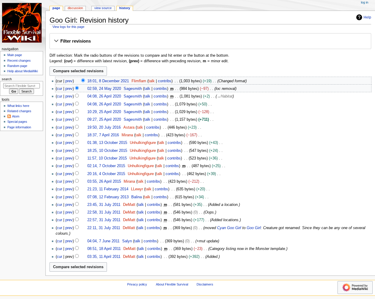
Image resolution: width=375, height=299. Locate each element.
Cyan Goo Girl (229, 228)
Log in (364, 2)
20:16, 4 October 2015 (106, 174)
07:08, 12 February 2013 (108, 197)
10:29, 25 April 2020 (104, 112)
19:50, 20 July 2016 (104, 127)
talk (152, 81)
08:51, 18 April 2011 (104, 249)
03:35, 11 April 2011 (103, 257)
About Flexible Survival (172, 284)
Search (7, 79)
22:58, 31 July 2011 (103, 212)
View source (103, 8)
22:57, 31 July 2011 (103, 220)
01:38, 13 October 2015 (107, 143)
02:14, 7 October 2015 (106, 166)
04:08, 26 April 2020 (104, 96)
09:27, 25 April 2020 (104, 119)
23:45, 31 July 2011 (103, 205)
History (124, 8)
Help (367, 17)
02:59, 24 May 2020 (104, 89)
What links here (18, 105)
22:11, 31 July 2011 (103, 228)
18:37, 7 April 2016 (103, 135)
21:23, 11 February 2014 (107, 189)
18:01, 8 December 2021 (108, 81)
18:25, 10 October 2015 (107, 151)
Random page (17, 66)
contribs (164, 81)
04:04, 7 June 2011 (103, 241)
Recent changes (19, 60)
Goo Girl (254, 228)
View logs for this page (68, 26)
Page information (19, 127)
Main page (14, 55)
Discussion (75, 8)
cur (59, 89)
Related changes (19, 111)
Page (56, 8)
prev (69, 81)
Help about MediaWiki (22, 71)
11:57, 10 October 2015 (107, 158)
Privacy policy (137, 284)
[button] (210, 41)
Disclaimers (205, 284)
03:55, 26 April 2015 (104, 181)
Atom (15, 116)
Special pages (17, 121)
